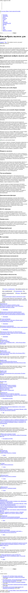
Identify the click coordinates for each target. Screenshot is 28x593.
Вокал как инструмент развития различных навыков (15, 584)
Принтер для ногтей (4, 388)
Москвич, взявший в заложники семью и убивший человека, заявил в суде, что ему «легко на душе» (12, 513)
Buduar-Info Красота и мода (6, 387)
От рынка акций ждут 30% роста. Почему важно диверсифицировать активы (11, 321)
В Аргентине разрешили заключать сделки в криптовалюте (14, 327)
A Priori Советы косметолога (6, 464)
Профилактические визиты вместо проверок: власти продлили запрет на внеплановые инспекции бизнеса (12, 314)
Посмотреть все (3, 303)
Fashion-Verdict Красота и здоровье (8, 452)
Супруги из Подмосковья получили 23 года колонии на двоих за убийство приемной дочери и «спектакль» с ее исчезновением (13, 422)
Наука (4, 17)
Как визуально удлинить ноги (7, 390)
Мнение (4, 24)
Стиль (4, 29)
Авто (4, 27)
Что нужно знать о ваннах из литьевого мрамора (14, 582)
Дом (4, 28)
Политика (5, 14)
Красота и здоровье (7, 30)
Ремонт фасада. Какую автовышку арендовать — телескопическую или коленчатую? (11, 532)
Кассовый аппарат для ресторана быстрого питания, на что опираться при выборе (15, 580)
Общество (5, 22)
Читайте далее (3, 350)
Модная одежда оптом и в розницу (8, 385)
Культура (5, 18)
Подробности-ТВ (7, 23)
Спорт (4, 19)
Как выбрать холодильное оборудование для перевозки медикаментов (13, 587)
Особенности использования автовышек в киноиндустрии (13, 518)
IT (3, 25)
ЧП (3, 20)
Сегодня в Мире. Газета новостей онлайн (17, 590)
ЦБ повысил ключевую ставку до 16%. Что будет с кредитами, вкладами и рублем (11, 307)
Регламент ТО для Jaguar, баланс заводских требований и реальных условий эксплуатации (14, 576)
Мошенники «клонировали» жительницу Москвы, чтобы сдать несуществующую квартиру (13, 410)
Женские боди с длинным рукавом (8, 386)
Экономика (5, 16)
